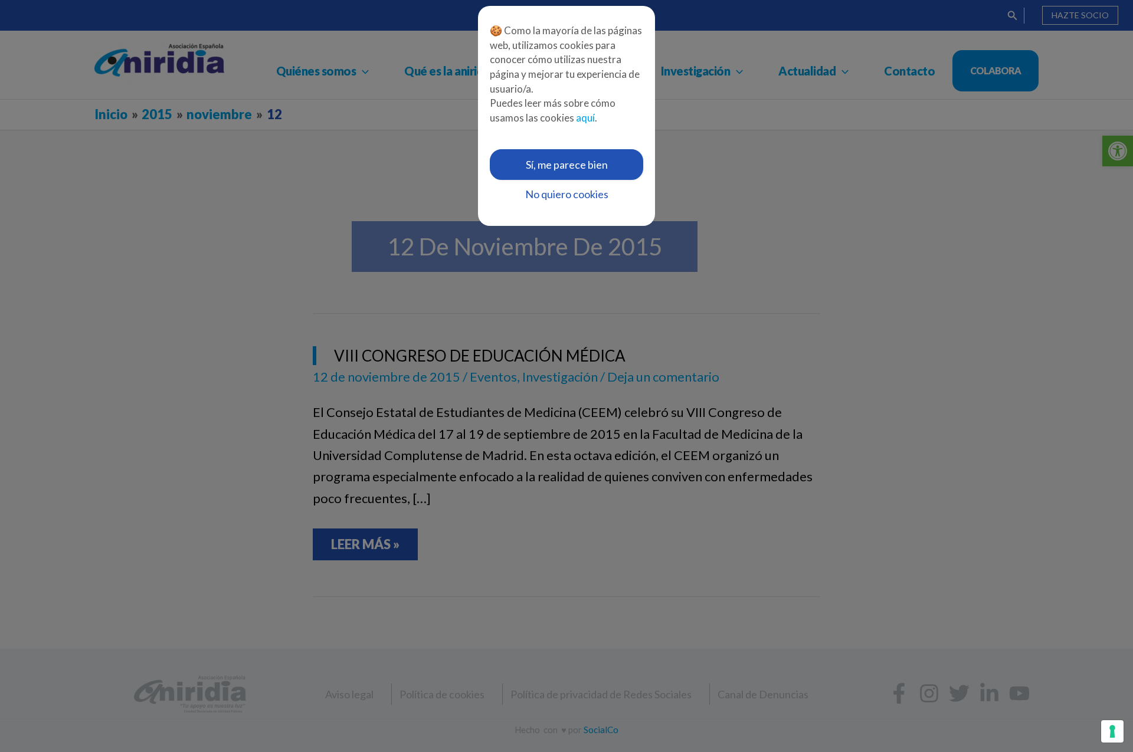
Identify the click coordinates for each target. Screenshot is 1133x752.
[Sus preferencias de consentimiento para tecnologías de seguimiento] (1112, 731)
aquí (585, 117)
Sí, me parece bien (567, 164)
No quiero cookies (566, 194)
